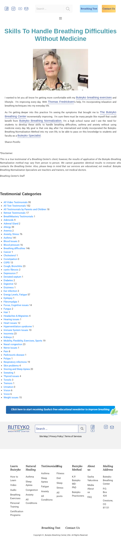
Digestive (8, 283)
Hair (6, 312)
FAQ (89, 497)
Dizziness (9, 287)
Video (13, 485)
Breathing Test (89, 8)
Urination (8, 387)
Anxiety (29, 494)
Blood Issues (10, 241)
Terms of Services (73, 436)
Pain (6, 351)
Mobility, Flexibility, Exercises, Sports (23, 340)
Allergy (7, 227)
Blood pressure (12, 244)
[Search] (67, 9)
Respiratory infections (15, 362)
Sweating (8, 372)
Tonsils (7, 379)
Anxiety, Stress (11, 234)
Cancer (7, 252)
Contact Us (109, 8)
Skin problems (11, 365)
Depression (10, 273)
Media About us (90, 489)
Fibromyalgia (10, 301)
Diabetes (8, 280)
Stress (60, 487)
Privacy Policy (56, 436)
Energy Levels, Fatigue (15, 294)
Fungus (7, 308)
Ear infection (10, 291)
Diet (59, 478)
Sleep (59, 482)
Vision (7, 390)
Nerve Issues (10, 347)
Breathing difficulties (14, 248)
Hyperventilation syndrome (18, 326)
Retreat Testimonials (15, 212)
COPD (7, 262)
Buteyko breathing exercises (94, 97)
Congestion (32, 489)
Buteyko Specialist (29, 135)
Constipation (10, 259)
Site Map (43, 436)
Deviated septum (12, 276)
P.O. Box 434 (105, 492)
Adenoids (9, 220)
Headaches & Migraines (16, 316)
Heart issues (10, 323)
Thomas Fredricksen (61, 101)
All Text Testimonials (15, 205)
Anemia (8, 230)
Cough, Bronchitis (13, 266)
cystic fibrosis (11, 269)
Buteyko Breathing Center (108, 480)
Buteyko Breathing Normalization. (40, 120)
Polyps (7, 358)
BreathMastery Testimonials (18, 216)
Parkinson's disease (14, 354)
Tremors (8, 383)
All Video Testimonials (16, 202)
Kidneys (8, 337)
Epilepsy (8, 298)
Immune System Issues (16, 330)
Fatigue (45, 486)
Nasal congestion (13, 344)
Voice (7, 394)
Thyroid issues (11, 376)
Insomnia (8, 333)
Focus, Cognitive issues (16, 305)
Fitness (60, 473)
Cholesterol (10, 255)
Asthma (8, 237)
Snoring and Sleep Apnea (17, 369)
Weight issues (11, 397)
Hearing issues (11, 319)
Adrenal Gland (11, 223)
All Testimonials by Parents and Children (25, 209)
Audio (13, 489)
